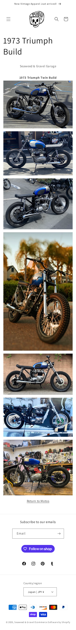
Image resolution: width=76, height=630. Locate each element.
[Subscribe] (59, 534)
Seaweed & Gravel (24, 622)
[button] (8, 19)
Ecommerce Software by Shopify (52, 622)
